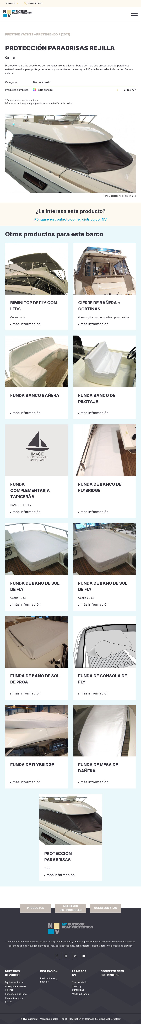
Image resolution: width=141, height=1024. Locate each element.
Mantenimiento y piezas (14, 1000)
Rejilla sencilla (44, 89)
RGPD (64, 1018)
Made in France (80, 993)
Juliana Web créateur (109, 1018)
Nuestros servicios (12, 973)
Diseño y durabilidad (78, 988)
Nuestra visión (79, 982)
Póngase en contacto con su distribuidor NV (70, 219)
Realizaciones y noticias (48, 980)
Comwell (89, 1018)
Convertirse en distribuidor (112, 973)
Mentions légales (49, 1018)
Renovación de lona (16, 993)
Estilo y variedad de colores (15, 988)
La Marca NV (79, 973)
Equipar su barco (14, 982)
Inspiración (49, 971)
